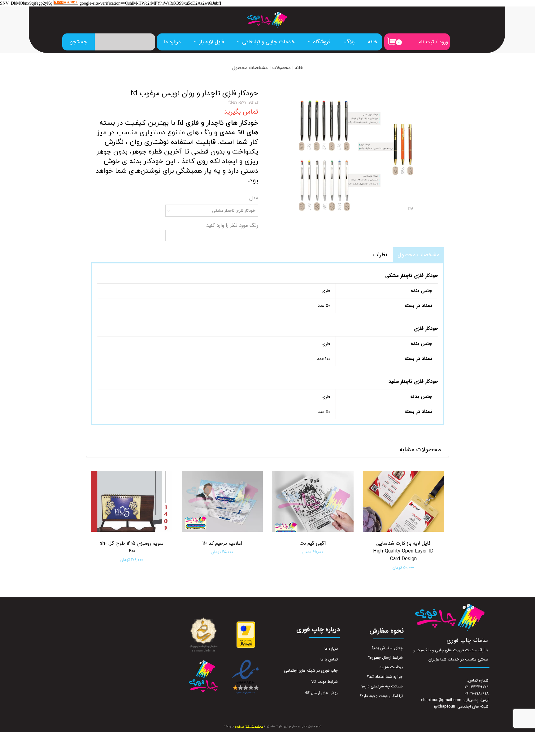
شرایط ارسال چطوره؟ (385, 657)
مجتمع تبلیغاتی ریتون (249, 726)
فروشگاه (322, 41)
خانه (372, 41)
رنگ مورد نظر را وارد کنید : (230, 225)
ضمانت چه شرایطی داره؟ (382, 686)
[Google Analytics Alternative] (66, 3)
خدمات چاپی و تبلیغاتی (268, 41)
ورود (443, 42)
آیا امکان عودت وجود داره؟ (381, 696)
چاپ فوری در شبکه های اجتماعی (311, 670)
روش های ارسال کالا (321, 693)
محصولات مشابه (420, 449)
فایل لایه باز (211, 41)
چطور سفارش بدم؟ (387, 648)
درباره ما (172, 41)
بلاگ (349, 41)
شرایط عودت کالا (324, 681)
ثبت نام (426, 42)
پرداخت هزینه (391, 667)
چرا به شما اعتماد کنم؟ (385, 677)
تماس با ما (329, 659)
